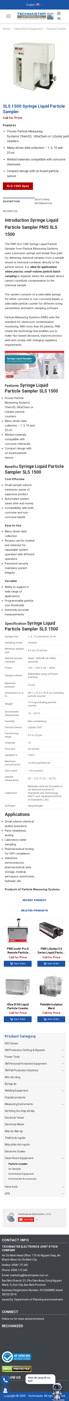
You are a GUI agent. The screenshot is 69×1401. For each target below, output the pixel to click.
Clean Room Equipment (28, 28)
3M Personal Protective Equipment (26, 1063)
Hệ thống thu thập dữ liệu (20, 1110)
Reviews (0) (10, 211)
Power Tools (12, 1056)
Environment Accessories (22, 1178)
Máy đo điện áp (14, 1131)
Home (6, 28)
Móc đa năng (12, 1077)
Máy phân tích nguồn (17, 1144)
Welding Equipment (16, 1090)
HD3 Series (11, 1043)
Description (11, 201)
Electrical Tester (14, 1117)
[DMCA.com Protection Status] (17, 1368)
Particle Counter (56, 28)
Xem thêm (20, 963)
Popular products (15, 1097)
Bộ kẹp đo (10, 1083)
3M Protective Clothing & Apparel (25, 1050)
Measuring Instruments (19, 1104)
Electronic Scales (15, 1151)
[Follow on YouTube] (58, 18)
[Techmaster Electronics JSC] (35, 16)
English (30, 4)
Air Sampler (14, 1168)
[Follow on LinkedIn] (58, 13)
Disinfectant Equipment (21, 1173)
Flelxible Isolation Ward (51, 1006)
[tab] (18, 202)
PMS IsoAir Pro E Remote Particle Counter (18, 950)
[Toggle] (63, 1050)
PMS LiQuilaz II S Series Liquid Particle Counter (51, 950)
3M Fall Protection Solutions (21, 1070)
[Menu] (8, 16)
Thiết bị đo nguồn (15, 1137)
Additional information (43, 201)
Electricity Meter (14, 1124)
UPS (7, 1193)
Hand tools (11, 1186)
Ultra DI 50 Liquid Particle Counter (18, 1006)
